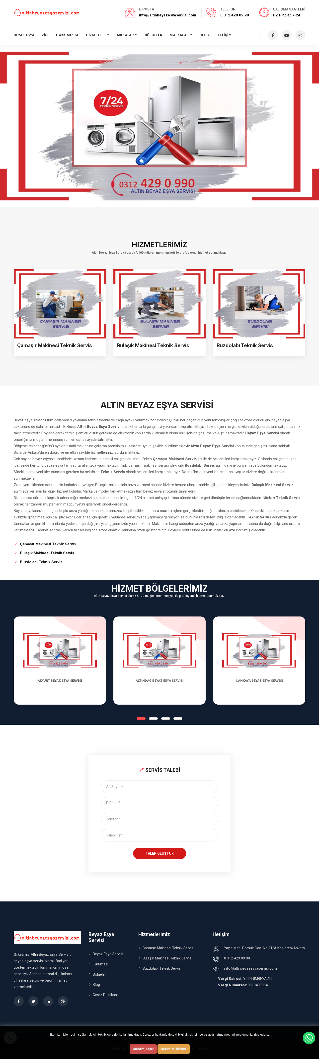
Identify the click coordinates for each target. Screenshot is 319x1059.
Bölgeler (153, 35)
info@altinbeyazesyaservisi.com (167, 15)
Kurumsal (100, 964)
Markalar (179, 35)
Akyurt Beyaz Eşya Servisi (60, 680)
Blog (204, 35)
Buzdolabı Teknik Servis (245, 345)
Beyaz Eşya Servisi (31, 35)
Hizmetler (96, 35)
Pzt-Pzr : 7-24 (286, 15)
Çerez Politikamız (173, 1049)
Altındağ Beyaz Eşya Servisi (160, 680)
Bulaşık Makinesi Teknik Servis (153, 345)
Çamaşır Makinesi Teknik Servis (54, 345)
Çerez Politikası (105, 995)
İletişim (224, 35)
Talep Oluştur (160, 853)
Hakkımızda (67, 35)
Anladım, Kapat (143, 1049)
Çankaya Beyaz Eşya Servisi (259, 680)
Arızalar (125, 35)
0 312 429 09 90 (234, 15)
